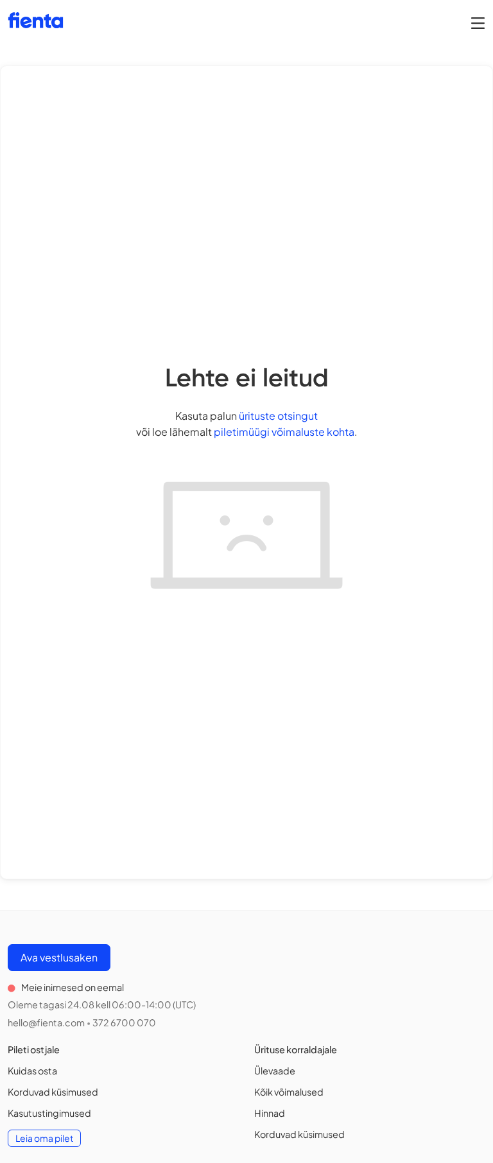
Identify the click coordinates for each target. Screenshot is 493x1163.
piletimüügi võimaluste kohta (284, 431)
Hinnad (269, 1113)
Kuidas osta (32, 1070)
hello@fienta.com (46, 1022)
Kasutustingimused (49, 1113)
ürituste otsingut (278, 415)
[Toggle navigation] (477, 22)
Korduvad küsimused (53, 1092)
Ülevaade (274, 1070)
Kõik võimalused (289, 1092)
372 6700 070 (124, 1022)
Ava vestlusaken (59, 957)
